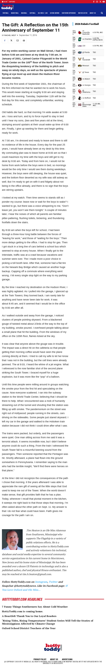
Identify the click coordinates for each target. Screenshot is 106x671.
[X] (11, 40)
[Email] (17, 40)
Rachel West (10, 35)
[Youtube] (104, 2)
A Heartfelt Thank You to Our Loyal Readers (29, 616)
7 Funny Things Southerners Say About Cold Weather (35, 606)
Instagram (41, 581)
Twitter (53, 581)
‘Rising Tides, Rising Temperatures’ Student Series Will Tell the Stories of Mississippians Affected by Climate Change (47, 622)
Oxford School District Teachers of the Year (28, 628)
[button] (102, 13)
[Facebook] (94, 2)
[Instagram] (97, 2)
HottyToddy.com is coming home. (22, 611)
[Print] (23, 40)
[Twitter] (100, 2)
